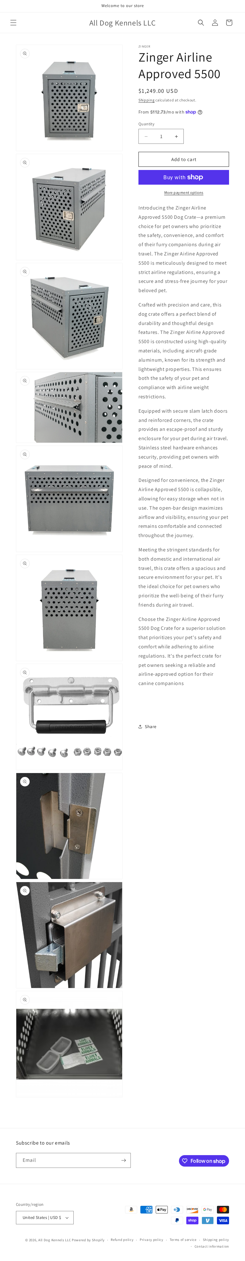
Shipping (146, 100)
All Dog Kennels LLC (54, 1240)
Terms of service (183, 1239)
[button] (13, 23)
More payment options (184, 192)
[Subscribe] (123, 1160)
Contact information (212, 1246)
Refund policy (122, 1239)
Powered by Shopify (88, 1240)
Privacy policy (151, 1239)
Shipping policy (216, 1239)
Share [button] (151, 726)
